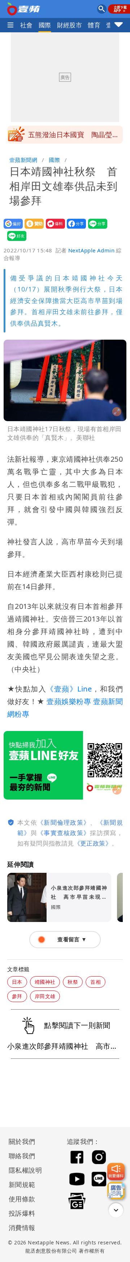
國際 (45, 25)
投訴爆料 (22, 1213)
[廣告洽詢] (116, 1190)
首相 (95, 981)
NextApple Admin (91, 250)
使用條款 (22, 1199)
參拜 (17, 996)
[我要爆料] (116, 1171)
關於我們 (22, 1141)
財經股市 (69, 25)
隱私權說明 (23, 1170)
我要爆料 (53, 228)
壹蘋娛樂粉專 (69, 701)
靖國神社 (45, 981)
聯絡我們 (22, 1155)
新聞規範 (22, 1184)
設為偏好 (11, 228)
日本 (17, 981)
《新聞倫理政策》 (63, 822)
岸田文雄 (45, 996)
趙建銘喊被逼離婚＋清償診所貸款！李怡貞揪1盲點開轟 (73, 137)
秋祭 (73, 981)
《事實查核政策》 (63, 833)
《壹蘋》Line (69, 689)
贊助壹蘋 (32, 228)
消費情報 (22, 1227)
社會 (26, 25)
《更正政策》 (93, 843)
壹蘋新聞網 (23, 159)
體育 (94, 25)
